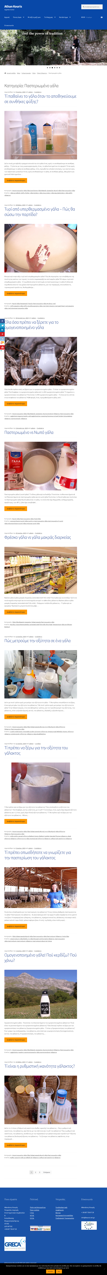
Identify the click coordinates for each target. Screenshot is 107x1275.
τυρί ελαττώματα (48, 306)
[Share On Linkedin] (2, 330)
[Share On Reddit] (2, 338)
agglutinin (13, 416)
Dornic (20, 732)
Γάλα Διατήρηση (32, 191)
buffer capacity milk (16, 1158)
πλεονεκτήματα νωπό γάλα (17, 523)
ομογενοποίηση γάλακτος (48, 1052)
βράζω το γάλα (28, 939)
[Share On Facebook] (2, 321)
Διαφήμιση (60, 1210)
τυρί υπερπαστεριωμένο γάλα (18, 308)
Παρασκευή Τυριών (26, 304)
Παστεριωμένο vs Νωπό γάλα (28, 432)
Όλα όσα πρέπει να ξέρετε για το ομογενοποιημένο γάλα (31, 324)
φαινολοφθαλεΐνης (40, 734)
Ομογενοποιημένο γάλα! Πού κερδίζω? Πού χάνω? (40, 957)
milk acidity (14, 836)
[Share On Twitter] (2, 325)
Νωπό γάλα (57, 191)
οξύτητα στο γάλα (23, 839)
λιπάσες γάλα (38, 193)
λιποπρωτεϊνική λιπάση (55, 416)
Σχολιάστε (37, 92)
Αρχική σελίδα (11, 73)
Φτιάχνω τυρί (51, 304)
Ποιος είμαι (17, 17)
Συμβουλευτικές (61, 1207)
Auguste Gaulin (23, 416)
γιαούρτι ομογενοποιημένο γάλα (28, 1052)
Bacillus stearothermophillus (19, 624)
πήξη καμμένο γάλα (16, 306)
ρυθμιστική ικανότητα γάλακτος (61, 839)
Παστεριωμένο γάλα (68, 191)
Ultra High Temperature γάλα (55, 624)
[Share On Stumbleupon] (2, 343)
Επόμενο (104, 47)
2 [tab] (49, 67)
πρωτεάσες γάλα (48, 193)
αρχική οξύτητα (23, 836)
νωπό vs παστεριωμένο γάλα (37, 521)
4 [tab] (54, 67)
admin (30, 92)
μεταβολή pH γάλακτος (31, 1158)
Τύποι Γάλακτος (42, 73)
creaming (44, 416)
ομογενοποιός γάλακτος (19, 419)
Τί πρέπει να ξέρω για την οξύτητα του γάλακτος (36, 750)
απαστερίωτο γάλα (16, 939)
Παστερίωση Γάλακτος (54, 936)
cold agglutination (34, 416)
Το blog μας (48, 17)
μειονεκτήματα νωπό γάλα (19, 521)
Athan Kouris (13, 6)
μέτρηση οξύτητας (41, 732)
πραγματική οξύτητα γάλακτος (40, 839)
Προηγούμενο (2, 47)
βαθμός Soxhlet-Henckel (47, 836)
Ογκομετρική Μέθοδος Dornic (57, 732)
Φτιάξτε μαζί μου (34, 17)
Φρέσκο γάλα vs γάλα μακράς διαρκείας (37, 537)
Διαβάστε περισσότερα (16, 180)
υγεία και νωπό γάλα (33, 523)
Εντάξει (50, 1271)
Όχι (59, 1271)
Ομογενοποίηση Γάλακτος (51, 414)
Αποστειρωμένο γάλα (19, 191)
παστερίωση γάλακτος (24, 941)
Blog (18, 73)
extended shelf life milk (37, 624)
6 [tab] (59, 67)
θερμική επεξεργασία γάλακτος (44, 939)
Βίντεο (58, 1213)
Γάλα (34, 73)
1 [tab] (47, 67)
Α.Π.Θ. (32, 1215)
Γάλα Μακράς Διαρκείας (45, 191)
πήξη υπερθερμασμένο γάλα (33, 306)
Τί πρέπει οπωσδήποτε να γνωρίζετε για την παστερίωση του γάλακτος (37, 855)
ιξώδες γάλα (29, 193)
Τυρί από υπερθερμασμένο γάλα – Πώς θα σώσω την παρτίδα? (39, 211)
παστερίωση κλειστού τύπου (42, 941)
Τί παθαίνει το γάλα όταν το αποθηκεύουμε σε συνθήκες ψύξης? (40, 98)
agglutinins (14, 1052)
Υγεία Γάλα (37, 519)
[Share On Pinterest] (2, 334)
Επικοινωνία (9, 25)
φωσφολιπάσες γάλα (61, 193)
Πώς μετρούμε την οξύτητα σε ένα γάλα (37, 640)
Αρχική (6, 17)
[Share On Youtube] (2, 347)
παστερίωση (12, 941)
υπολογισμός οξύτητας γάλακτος (22, 734)
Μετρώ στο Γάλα (45, 727)
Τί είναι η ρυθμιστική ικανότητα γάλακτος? (39, 1066)
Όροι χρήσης (34, 1210)
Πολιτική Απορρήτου (38, 1207)
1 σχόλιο (38, 744)
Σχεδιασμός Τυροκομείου (65, 1218)
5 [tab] (57, 67)
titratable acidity (28, 732)
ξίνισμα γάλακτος (61, 836)
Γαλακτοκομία (26, 73)
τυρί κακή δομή (60, 306)
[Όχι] (104, 1269)
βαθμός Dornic (34, 836)
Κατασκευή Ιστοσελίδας (64, 1215)
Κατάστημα (63, 17)
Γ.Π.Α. (32, 1213)
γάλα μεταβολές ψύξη (17, 193)
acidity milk (14, 732)
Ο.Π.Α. (32, 1218)
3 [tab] (52, 67)
